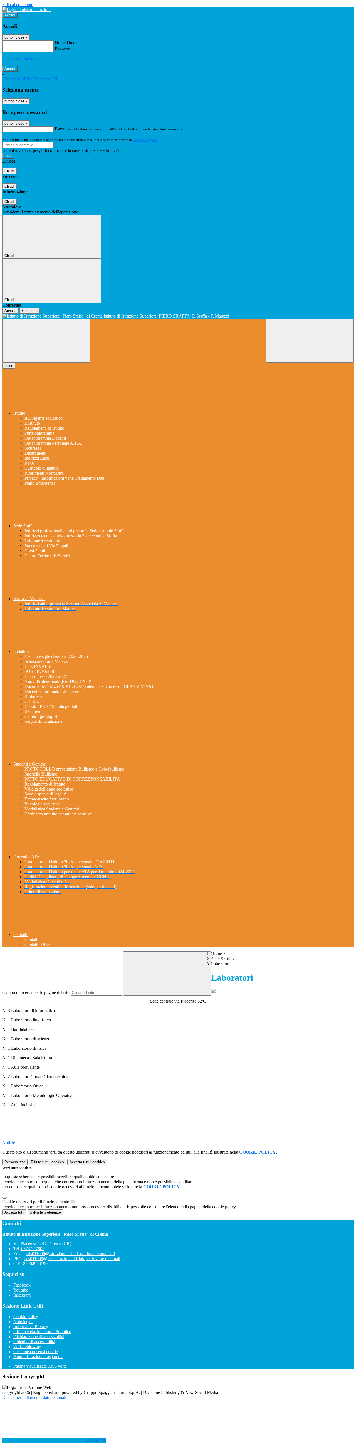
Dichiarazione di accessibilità (38, 1336)
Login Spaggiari (145, 140)
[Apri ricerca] (310, 341)
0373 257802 (32, 1248)
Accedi (10, 15)
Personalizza (14, 1162)
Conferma (30, 311)
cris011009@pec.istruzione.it (72, 1258)
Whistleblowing (27, 1346)
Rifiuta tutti (47, 1162)
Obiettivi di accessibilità (34, 1341)
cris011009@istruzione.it (70, 1253)
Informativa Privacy (30, 1326)
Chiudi (9, 171)
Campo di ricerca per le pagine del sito (36, 992)
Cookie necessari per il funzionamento (36, 1201)
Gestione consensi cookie (35, 1351)
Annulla (10, 311)
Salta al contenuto (17, 4)
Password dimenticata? (22, 58)
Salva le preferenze (45, 1212)
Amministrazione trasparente (38, 1356)
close (8, 366)
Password (63, 48)
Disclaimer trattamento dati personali (34, 1397)
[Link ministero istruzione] (26, 9)
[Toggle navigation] (46, 341)
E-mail (60, 129)
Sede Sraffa (221, 958)
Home (216, 953)
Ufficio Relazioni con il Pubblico (42, 1331)
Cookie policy (25, 1316)
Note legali (23, 1321)
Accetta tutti (87, 1162)
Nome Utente (66, 43)
